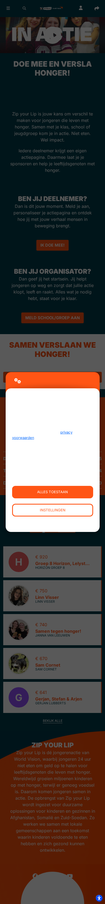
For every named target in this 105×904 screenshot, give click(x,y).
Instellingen (52, 510)
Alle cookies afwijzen (52, 523)
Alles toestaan (52, 492)
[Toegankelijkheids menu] (99, 898)
